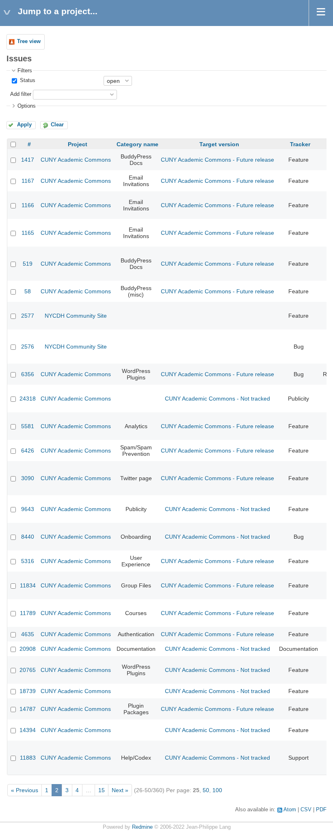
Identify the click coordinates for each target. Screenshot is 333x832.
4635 (27, 634)
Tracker (300, 144)
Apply (24, 125)
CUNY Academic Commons (76, 159)
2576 (27, 346)
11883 (28, 757)
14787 (27, 709)
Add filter (20, 94)
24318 (27, 398)
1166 (28, 205)
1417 (27, 159)
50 (206, 790)
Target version (219, 144)
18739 (27, 691)
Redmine (142, 827)
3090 (27, 478)
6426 (27, 450)
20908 (27, 649)
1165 (28, 233)
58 (27, 291)
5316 (27, 561)
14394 (27, 730)
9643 (27, 509)
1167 (28, 181)
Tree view (29, 41)
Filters (24, 71)
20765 (27, 670)
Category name (137, 144)
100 (217, 790)
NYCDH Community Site (76, 315)
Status (26, 80)
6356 (27, 374)
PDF (321, 809)
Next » (120, 790)
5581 (27, 426)
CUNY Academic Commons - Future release (217, 159)
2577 (27, 315)
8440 (27, 536)
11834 (28, 585)
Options (26, 106)
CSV (306, 809)
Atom (289, 809)
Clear (57, 125)
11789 (28, 613)
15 (101, 790)
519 (27, 263)
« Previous (24, 790)
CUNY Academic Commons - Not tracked (217, 398)
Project (77, 144)
